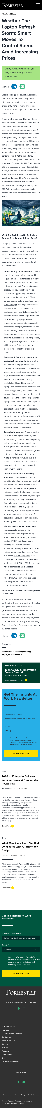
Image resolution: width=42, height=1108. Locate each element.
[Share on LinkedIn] (14, 86)
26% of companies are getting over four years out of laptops (21, 301)
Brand (4, 1058)
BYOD (19, 563)
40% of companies (22, 555)
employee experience (11, 654)
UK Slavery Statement (10, 1061)
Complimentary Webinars (12, 1033)
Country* (7, 726)
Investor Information (10, 1040)
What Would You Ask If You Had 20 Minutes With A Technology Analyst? (20, 846)
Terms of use (7, 1095)
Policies (5, 1047)
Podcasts (5, 1051)
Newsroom (6, 1030)
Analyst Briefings (8, 1026)
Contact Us (6, 1037)
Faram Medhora (8, 788)
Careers (5, 1044)
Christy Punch (11, 68)
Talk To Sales (21, 1072)
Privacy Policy (20, 1095)
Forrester (5, 855)
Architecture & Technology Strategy (16, 651)
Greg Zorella (10, 72)
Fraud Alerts (7, 1054)
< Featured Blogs (9, 14)
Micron (35, 144)
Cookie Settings (33, 1095)
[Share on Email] (22, 86)
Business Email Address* (13, 715)
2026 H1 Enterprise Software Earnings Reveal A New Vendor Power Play (20, 780)
